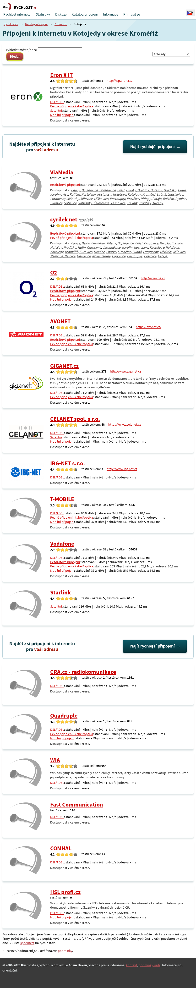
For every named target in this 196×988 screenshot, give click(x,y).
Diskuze (60, 14)
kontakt (131, 965)
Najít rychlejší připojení (152, 146)
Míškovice (101, 199)
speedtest (27, 943)
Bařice (75, 243)
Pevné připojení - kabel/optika (71, 106)
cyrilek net (63, 219)
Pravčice (133, 199)
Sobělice (70, 203)
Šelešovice (101, 203)
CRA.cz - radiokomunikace (83, 671)
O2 (53, 272)
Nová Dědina (101, 256)
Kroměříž (60, 24)
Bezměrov (98, 243)
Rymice (180, 199)
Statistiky (43, 14)
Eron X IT (61, 74)
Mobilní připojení (62, 115)
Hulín (182, 190)
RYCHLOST (25, 7)
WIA (55, 760)
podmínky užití (149, 965)
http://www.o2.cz (153, 278)
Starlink (60, 592)
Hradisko (169, 190)
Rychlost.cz (11, 24)
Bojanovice (90, 190)
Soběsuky (85, 203)
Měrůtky (73, 199)
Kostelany (88, 194)
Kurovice (85, 252)
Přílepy (146, 199)
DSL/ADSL (57, 102)
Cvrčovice (151, 243)
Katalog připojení (85, 14)
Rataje (156, 199)
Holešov (156, 190)
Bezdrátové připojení (65, 184)
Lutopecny (58, 199)
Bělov (86, 243)
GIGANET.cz (64, 365)
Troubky (145, 203)
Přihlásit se (131, 14)
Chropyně (94, 247)
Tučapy (157, 203)
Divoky (131, 190)
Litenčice (124, 252)
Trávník (132, 203)
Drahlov (143, 190)
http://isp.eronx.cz (119, 80)
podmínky (65, 951)
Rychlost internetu (17, 14)
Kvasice (99, 252)
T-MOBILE (62, 499)
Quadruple (63, 715)
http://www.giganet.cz (125, 371)
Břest (121, 190)
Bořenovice (107, 190)
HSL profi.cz (65, 892)
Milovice (86, 199)
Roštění (168, 199)
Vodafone (62, 543)
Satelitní (56, 110)
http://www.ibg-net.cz (122, 469)
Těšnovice (117, 203)
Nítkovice (84, 256)
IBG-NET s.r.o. (67, 463)
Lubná (161, 194)
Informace (110, 14)
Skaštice (56, 203)
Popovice (118, 256)
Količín (75, 194)
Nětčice (69, 256)
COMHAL (60, 848)
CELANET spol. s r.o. (75, 418)
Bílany (75, 190)
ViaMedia (61, 172)
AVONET (60, 321)
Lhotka (111, 252)
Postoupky (117, 199)
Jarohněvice (59, 194)
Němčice (56, 256)
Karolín (127, 247)
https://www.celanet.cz (124, 424)
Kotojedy (134, 194)
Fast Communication (76, 804)
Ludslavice (175, 194)
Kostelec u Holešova (111, 194)
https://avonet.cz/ (148, 327)
